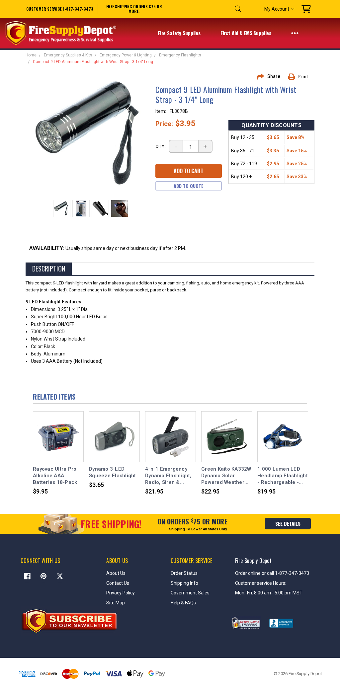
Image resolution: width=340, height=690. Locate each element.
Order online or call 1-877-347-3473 (272, 573)
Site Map (115, 602)
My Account (276, 9)
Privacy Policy (120, 592)
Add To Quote (189, 185)
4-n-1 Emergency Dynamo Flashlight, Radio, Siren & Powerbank (168, 476)
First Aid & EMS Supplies (246, 33)
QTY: (160, 146)
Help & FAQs (183, 602)
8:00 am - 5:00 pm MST (278, 592)
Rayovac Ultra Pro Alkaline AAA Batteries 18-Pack (55, 476)
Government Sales (190, 592)
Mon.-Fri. (244, 592)
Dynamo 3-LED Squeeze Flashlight (112, 472)
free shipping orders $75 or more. (134, 9)
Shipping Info (184, 583)
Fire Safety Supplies (180, 33)
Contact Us (117, 583)
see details (287, 523)
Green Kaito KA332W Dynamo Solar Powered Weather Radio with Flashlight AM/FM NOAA (226, 476)
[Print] (294, 76)
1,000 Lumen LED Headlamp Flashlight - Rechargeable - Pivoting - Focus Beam (282, 476)
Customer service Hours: (260, 583)
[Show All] (295, 33)
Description (48, 268)
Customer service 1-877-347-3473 (59, 9)
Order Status (184, 573)
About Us (116, 573)
